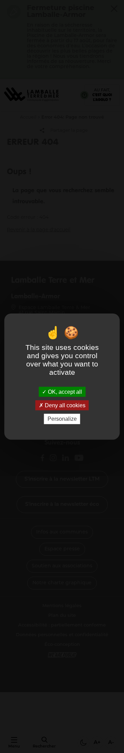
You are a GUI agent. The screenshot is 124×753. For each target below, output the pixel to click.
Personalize (62, 419)
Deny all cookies (64, 405)
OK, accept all (64, 392)
